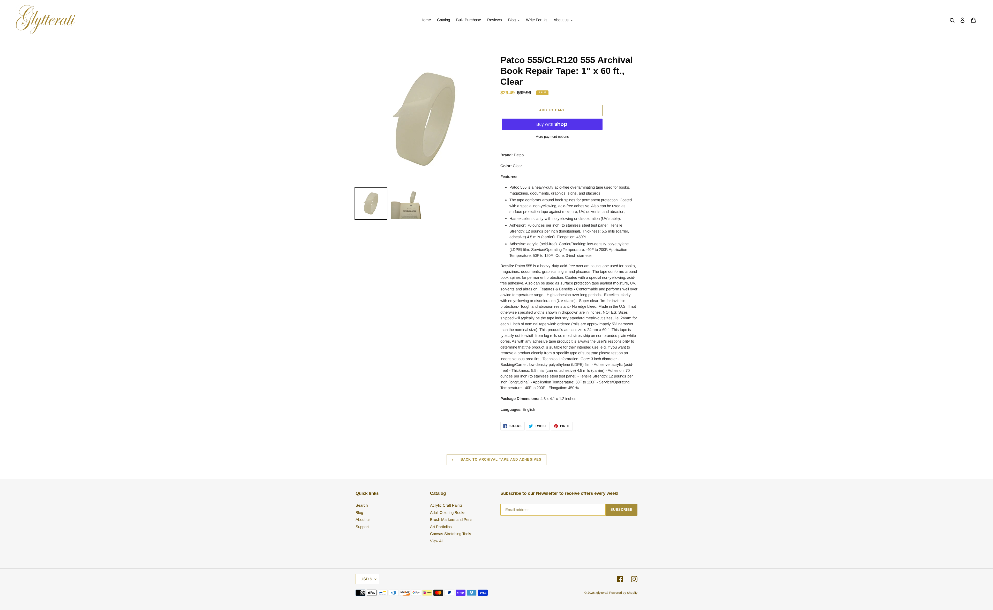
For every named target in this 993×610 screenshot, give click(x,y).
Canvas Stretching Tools (450, 533)
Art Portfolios (441, 526)
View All (436, 541)
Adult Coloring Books (447, 512)
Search (362, 505)
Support (362, 526)
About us (363, 519)
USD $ (366, 579)
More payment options (552, 136)
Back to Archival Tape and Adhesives (500, 459)
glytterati (602, 592)
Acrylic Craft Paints (446, 505)
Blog (359, 512)
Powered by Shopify (623, 592)
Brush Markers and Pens (451, 519)
